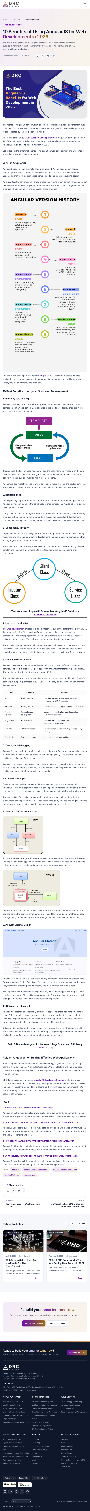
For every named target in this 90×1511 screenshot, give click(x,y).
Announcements (67, 1446)
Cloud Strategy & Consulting (71, 1402)
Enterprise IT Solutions (11, 1463)
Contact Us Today (45, 1047)
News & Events (66, 1453)
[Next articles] (72, 1223)
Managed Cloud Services (70, 1405)
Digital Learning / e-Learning (43, 1408)
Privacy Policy (8, 1506)
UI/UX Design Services (40, 1422)
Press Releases (66, 1450)
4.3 (23, 1478)
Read (37, 1278)
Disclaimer (30, 1506)
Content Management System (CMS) (43, 1417)
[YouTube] (10, 1491)
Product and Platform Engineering (16, 1453)
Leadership (36, 1443)
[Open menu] (84, 4)
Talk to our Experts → (34, 1323)
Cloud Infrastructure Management (74, 1412)
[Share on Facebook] (48, 55)
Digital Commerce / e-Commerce (44, 1412)
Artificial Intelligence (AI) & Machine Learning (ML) (13, 1403)
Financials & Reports (68, 1456)
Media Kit (35, 1460)
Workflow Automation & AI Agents (16, 1422)
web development (15, 629)
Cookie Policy (20, 1506)
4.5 (8, 1478)
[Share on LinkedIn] (37, 55)
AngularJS (45, 376)
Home (5, 19)
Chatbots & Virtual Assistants (14, 1412)
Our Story (35, 1439)
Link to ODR (65, 1467)
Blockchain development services (15, 1456)
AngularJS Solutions (12, 1175)
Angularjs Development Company (36, 1169)
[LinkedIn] (5, 1491)
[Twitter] (22, 1491)
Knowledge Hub (16, 19)
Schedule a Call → (77, 1352)
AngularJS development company (50, 1080)
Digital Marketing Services (42, 1426)
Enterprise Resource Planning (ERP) (14, 1448)
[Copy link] (53, 55)
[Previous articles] (66, 1223)
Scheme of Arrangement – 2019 (73, 1460)
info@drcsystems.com (27, 1390)
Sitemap (39, 1506)
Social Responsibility (39, 1450)
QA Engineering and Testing (42, 1429)
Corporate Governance (40, 1446)
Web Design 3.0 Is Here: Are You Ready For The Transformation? (21, 1263)
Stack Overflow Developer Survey (40, 138)
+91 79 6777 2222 (57, 1323)
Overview (64, 1439)
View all (82, 1223)
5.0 (39, 1478)
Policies (63, 1443)
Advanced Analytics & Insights (14, 1408)
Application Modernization (13, 1439)
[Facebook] (27, 1491)
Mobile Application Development (44, 1405)
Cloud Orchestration (68, 1408)
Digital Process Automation (13, 1443)
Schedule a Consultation (45, 614)
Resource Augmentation (12, 1460)
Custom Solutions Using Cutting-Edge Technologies (15, 1417)
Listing (34, 1453)
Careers (35, 1463)
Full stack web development (42, 1402)
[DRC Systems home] (11, 4)
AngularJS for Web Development (65, 1169)
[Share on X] (43, 55)
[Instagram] (16, 1491)
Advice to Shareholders (70, 1463)
